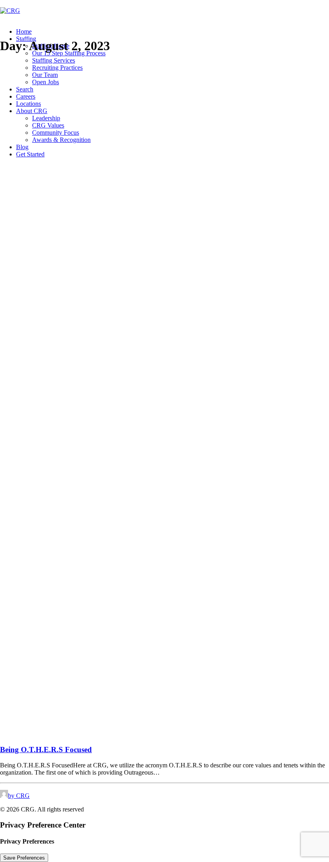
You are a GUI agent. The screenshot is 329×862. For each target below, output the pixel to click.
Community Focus (55, 132)
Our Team (45, 74)
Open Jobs (45, 82)
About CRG (31, 110)
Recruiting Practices (57, 67)
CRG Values (48, 125)
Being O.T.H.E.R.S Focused (46, 749)
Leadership (46, 118)
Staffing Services (53, 60)
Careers (25, 96)
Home (24, 31)
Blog (22, 147)
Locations (28, 103)
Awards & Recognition (61, 139)
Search (24, 89)
